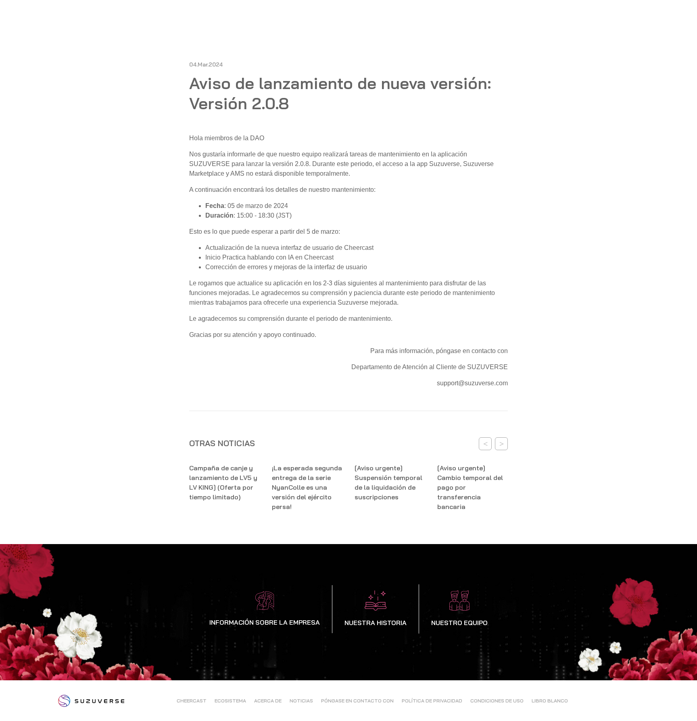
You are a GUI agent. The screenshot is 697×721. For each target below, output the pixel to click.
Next (501, 443)
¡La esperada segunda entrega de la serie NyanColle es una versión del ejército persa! (307, 487)
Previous (485, 443)
